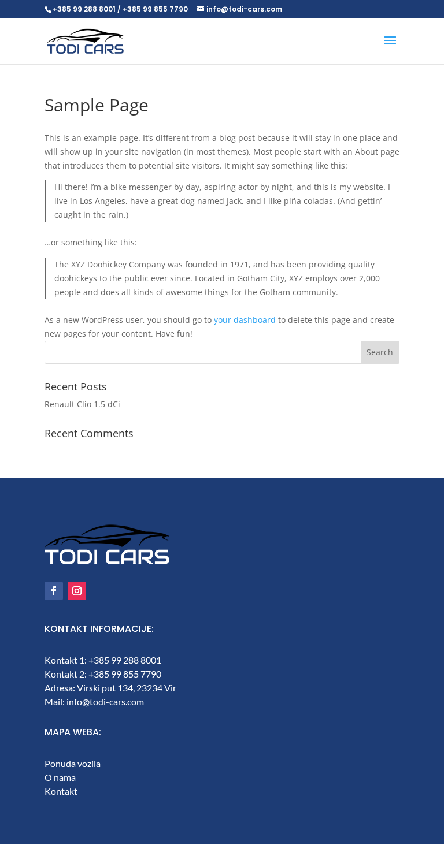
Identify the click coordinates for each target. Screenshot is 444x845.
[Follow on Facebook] (54, 591)
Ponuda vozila (73, 763)
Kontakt (61, 791)
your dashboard (245, 319)
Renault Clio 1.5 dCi (82, 404)
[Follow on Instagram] (77, 591)
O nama (60, 777)
